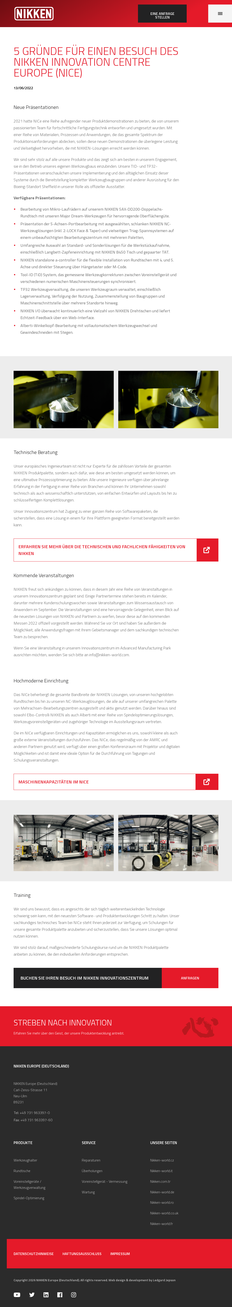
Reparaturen (91, 1160)
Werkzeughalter (25, 1160)
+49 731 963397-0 (35, 1112)
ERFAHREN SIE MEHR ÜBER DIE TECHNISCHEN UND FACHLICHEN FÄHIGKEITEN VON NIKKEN (101, 550)
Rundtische (22, 1170)
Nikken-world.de (162, 1192)
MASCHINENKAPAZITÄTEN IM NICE (53, 781)
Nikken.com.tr (160, 1181)
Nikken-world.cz (162, 1160)
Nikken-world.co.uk (164, 1213)
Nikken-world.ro (162, 1202)
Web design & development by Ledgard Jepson (142, 1280)
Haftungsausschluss (82, 1253)
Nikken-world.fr (161, 1223)
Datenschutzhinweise (34, 1253)
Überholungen (92, 1170)
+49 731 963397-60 (36, 1120)
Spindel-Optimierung (29, 1198)
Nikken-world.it (161, 1170)
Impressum (120, 1253)
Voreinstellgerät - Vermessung (104, 1181)
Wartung (88, 1192)
